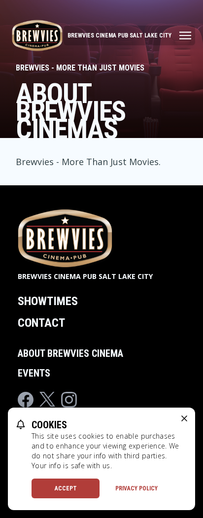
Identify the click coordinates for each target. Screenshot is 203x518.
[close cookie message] (184, 418)
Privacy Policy (136, 488)
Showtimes (48, 301)
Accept (66, 488)
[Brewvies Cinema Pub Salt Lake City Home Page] (37, 35)
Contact (41, 323)
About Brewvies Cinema (70, 353)
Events (34, 373)
